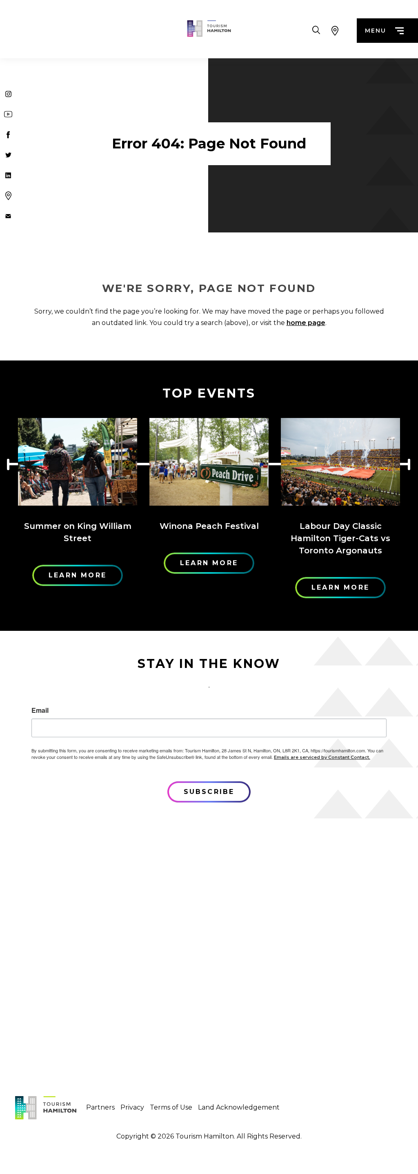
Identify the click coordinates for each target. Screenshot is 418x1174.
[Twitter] (8, 155)
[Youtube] (8, 114)
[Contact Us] (8, 216)
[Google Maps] (8, 196)
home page (306, 323)
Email (40, 710)
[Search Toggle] (316, 30)
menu (375, 30)
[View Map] (335, 30)
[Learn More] (77, 462)
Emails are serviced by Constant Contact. (322, 757)
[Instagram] (8, 94)
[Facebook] (8, 134)
